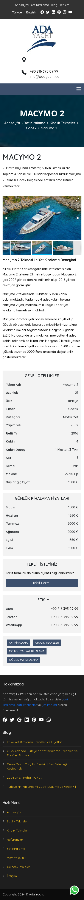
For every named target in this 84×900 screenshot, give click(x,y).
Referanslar (15, 839)
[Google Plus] (19, 719)
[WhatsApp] (49, 719)
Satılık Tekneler (17, 821)
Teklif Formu (42, 583)
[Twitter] (48, 12)
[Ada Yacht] (42, 37)
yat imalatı (49, 705)
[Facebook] (42, 12)
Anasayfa (22, 5)
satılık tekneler (27, 705)
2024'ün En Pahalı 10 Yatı (24, 778)
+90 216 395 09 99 (64, 609)
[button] (77, 199)
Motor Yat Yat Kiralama (26, 651)
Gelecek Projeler (18, 867)
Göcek (31, 128)
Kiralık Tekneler (62, 123)
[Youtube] (70, 12)
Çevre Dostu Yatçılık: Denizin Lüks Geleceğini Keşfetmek (38, 766)
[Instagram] (64, 12)
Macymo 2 (49, 128)
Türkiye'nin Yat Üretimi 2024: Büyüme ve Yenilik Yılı (41, 787)
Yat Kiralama (40, 5)
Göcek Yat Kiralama (23, 659)
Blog (54, 5)
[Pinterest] (59, 12)
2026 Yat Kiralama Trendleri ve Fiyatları (34, 742)
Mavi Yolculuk (16, 858)
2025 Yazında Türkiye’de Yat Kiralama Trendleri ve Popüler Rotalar (42, 753)
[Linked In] (53, 12)
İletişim (64, 5)
